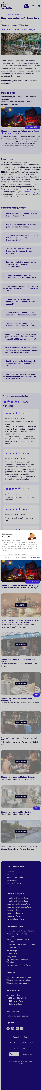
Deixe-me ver (21, 558)
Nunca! (7, 558)
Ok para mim (35, 558)
